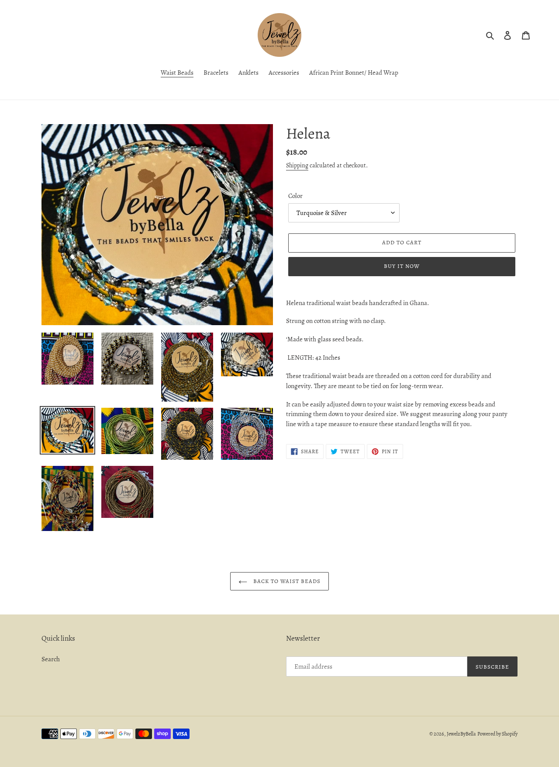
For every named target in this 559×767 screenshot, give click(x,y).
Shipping (297, 165)
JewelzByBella (461, 733)
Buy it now (402, 266)
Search (50, 659)
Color (295, 195)
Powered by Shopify (497, 733)
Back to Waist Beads (286, 581)
